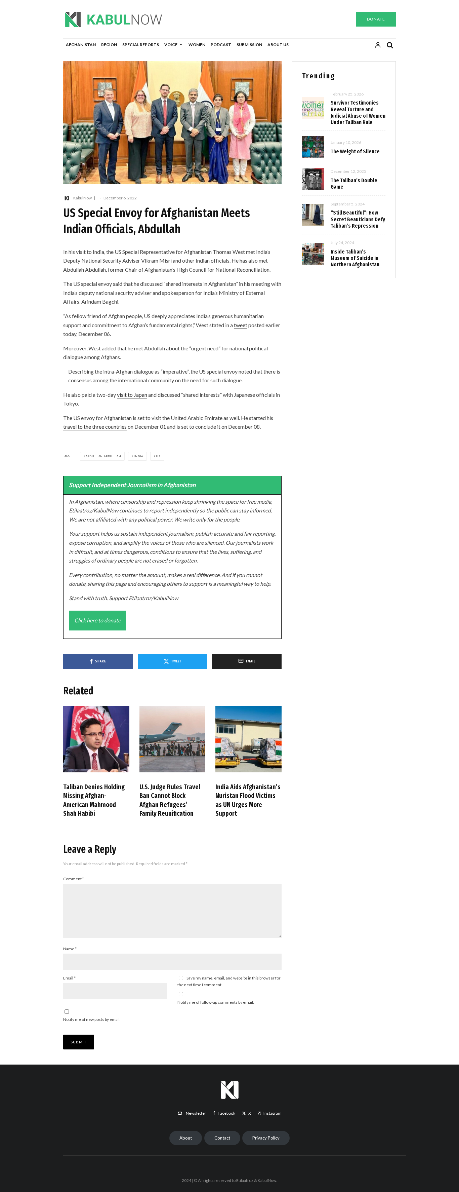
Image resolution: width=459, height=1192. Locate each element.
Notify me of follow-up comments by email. (215, 1002)
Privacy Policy (266, 1138)
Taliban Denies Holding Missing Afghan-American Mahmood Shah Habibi (94, 800)
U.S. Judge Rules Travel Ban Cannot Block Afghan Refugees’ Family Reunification (169, 800)
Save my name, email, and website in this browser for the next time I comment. (229, 981)
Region (109, 44)
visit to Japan (132, 394)
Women (197, 44)
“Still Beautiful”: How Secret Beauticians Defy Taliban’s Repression (358, 219)
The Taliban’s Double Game (354, 183)
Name (70, 948)
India (138, 456)
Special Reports (140, 44)
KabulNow (82, 197)
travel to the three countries (95, 426)
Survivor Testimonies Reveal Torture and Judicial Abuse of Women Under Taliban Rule (358, 112)
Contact (222, 1138)
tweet (240, 325)
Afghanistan (81, 44)
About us (278, 44)
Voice (170, 44)
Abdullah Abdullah (103, 456)
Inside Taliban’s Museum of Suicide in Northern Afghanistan (355, 258)
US (158, 456)
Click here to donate (97, 620)
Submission (249, 44)
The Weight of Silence (355, 151)
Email (69, 977)
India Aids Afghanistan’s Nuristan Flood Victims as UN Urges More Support (248, 800)
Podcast (221, 44)
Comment (73, 878)
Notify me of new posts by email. (92, 1019)
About (185, 1138)
